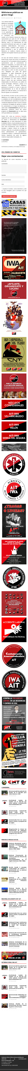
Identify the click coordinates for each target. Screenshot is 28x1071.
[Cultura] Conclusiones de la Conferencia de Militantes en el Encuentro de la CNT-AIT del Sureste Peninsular (17, 944)
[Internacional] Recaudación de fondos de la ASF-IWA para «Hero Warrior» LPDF (17, 792)
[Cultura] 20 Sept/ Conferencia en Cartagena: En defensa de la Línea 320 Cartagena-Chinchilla (17, 924)
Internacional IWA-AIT (9, 962)
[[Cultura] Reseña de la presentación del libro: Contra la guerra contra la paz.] (5, 1007)
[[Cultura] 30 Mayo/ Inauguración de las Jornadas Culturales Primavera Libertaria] (5, 881)
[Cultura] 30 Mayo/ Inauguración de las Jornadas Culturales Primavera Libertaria (17, 880)
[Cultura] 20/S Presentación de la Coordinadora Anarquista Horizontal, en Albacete (17, 934)
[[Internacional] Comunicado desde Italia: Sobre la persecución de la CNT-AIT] (5, 814)
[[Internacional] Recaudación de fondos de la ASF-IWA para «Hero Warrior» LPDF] (5, 794)
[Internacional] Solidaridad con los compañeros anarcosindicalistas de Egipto (17, 996)
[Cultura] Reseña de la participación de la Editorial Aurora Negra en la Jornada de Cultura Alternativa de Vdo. (17, 890)
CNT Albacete (18, 18)
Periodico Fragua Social (10, 840)
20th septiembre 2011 (8, 18)
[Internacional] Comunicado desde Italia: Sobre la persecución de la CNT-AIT (17, 812)
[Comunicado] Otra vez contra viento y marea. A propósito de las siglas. (17, 821)
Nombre (4, 175)
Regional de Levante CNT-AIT (11, 899)
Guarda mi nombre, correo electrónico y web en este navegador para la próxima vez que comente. (14, 190)
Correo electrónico (6, 179)
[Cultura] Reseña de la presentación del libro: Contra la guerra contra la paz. (17, 1005)
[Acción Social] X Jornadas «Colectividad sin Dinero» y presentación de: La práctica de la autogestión (17, 869)
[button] (26, 8)
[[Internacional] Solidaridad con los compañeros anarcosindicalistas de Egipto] (5, 998)
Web (3, 184)
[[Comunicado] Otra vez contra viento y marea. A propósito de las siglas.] (5, 823)
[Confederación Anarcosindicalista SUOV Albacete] (14, 5)
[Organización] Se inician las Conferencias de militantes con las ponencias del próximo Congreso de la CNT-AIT (17, 831)
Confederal (5, 787)
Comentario (5, 163)
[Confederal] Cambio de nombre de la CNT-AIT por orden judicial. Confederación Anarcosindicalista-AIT (17, 802)
